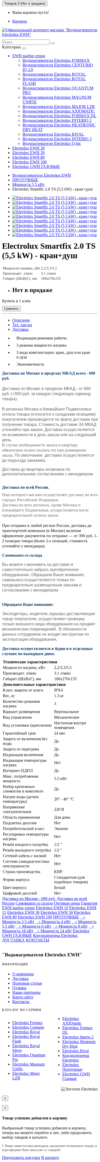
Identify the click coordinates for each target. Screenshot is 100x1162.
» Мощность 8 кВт (70, 926)
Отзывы (19, 988)
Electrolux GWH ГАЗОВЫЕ (36, 166)
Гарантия (89, 903)
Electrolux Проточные (72, 1067)
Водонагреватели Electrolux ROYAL (54, 74)
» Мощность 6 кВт (33, 926)
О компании (23, 974)
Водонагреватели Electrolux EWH (41, 175)
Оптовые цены (67, 903)
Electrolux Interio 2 (78, 1037)
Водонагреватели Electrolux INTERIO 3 (57, 139)
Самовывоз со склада (34, 903)
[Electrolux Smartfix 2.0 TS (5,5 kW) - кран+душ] (54, 198)
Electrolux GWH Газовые (76, 1076)
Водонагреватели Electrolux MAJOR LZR (59, 106)
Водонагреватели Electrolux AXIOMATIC (59, 111)
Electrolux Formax (27, 1022)
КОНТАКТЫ (37, 940)
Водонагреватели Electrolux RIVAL (53, 134)
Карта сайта (22, 997)
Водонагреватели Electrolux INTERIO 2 (57, 120)
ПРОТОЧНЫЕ (25, 180)
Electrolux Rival (75, 1051)
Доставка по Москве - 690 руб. (29, 898)
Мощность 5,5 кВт (28, 184)
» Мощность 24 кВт (53, 931)
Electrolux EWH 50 (28, 153)
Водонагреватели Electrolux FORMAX (56, 60)
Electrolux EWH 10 (52, 908)
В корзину (50, 1157)
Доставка (20, 329)
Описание (21, 320)
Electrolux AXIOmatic (72, 1020)
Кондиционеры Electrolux (55, 935)
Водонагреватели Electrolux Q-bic (52, 143)
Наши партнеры (26, 992)
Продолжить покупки (21, 1157)
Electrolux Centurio (28, 1027)
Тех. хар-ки (22, 325)
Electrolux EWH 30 (28, 148)
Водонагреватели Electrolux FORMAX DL (59, 116)
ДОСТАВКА (13, 940)
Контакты (20, 1001)
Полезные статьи (27, 983)
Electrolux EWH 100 (29, 162)
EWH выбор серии (28, 56)
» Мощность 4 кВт (53, 921)
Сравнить (11, 308)
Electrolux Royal (26, 1032)
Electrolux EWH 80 (28, 157)
